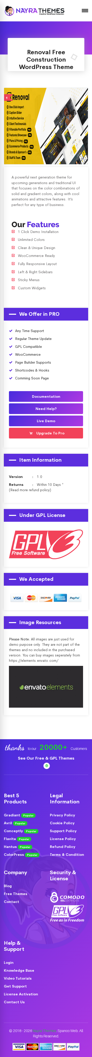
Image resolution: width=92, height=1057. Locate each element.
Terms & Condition (67, 854)
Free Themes (15, 893)
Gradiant (18, 815)
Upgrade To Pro (49, 433)
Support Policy (63, 831)
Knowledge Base (19, 970)
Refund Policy (62, 846)
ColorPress (20, 854)
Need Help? (46, 408)
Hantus (17, 846)
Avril (14, 823)
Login (9, 962)
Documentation (46, 396)
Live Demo (61, 125)
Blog (8, 886)
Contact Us (14, 1002)
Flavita (16, 838)
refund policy (39, 490)
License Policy (63, 838)
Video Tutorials (18, 978)
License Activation (21, 994)
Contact (11, 901)
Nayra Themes (44, 1030)
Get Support (15, 986)
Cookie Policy (62, 823)
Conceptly (20, 831)
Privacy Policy (62, 815)
